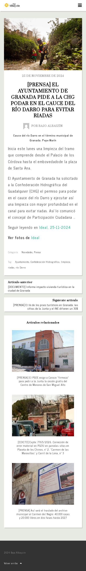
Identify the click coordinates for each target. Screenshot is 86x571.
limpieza (65, 262)
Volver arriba (11, 563)
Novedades (27, 252)
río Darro (21, 267)
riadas (11, 267)
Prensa (37, 252)
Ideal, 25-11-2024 (55, 227)
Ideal (35, 237)
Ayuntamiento (22, 262)
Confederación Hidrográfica (45, 262)
